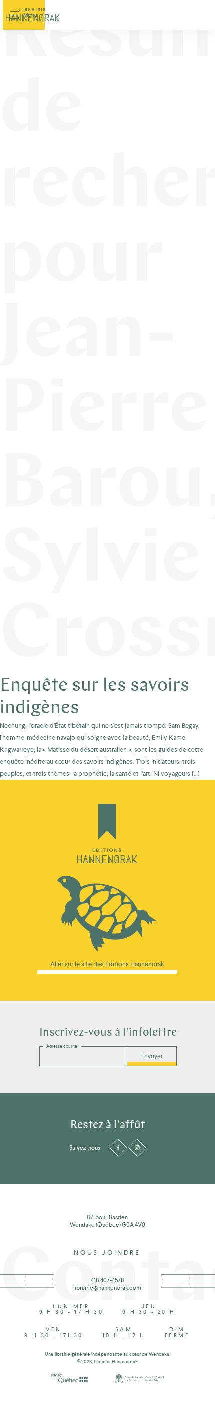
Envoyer (151, 1056)
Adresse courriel (62, 1046)
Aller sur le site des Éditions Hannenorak (107, 964)
